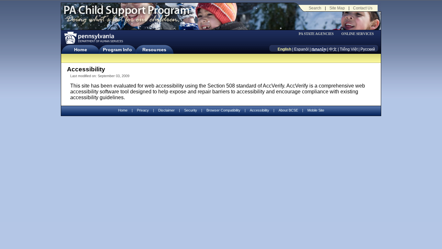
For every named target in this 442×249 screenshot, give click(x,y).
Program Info (117, 49)
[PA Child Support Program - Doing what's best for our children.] (126, 14)
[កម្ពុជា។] (319, 49)
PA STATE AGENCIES (316, 34)
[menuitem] (318, 34)
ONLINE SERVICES (357, 34)
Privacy (143, 110)
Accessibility (259, 110)
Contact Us (362, 8)
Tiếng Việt (349, 49)
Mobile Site (315, 110)
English (284, 49)
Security (190, 110)
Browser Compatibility (223, 110)
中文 (333, 49)
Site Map (337, 8)
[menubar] (318, 34)
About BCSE (288, 110)
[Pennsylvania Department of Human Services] (93, 37)
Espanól (301, 49)
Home (80, 49)
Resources (154, 49)
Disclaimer (166, 110)
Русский (367, 49)
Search (315, 8)
